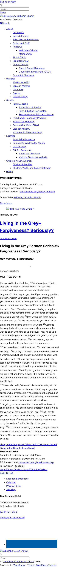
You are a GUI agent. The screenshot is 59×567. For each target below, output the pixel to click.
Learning (10, 135)
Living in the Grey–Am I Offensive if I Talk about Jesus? (28, 444)
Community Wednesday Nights (29, 143)
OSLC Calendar (20, 61)
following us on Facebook (27, 197)
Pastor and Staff (21, 43)
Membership (25, 54)
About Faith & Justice (30, 107)
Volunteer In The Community (27, 132)
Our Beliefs (18, 32)
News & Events (20, 36)
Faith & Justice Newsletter (32, 111)
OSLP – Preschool (22, 150)
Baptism (17, 93)
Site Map (11, 489)
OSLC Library (19, 146)
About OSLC (19, 57)
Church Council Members (32, 68)
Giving (9, 171)
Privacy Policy (13, 485)
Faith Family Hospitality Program (29, 118)
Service (10, 100)
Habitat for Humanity (23, 121)
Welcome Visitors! (28, 50)
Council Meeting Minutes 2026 (35, 71)
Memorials (18, 89)
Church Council (20, 64)
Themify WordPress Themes (41, 565)
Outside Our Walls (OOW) (26, 125)
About (9, 29)
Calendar (11, 482)
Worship (10, 78)
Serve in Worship (21, 86)
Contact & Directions (23, 75)
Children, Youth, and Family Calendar (32, 168)
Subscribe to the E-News (26, 39)
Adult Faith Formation (24, 139)
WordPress (19, 565)
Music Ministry (20, 96)
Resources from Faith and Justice (36, 114)
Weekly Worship (21, 82)
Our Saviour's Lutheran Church (18, 561)
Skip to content (8, 1)
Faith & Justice (20, 103)
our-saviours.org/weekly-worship (37, 191)
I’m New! (17, 46)
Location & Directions (17, 478)
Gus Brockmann (8, 238)
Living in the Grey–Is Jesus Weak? (17, 448)
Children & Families (22, 164)
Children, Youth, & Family (19, 160)
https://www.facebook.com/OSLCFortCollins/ (23, 469)
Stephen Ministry (21, 128)
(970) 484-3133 (8, 511)
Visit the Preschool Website (33, 157)
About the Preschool (29, 153)
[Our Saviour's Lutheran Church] (17, 16)
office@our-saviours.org (12, 517)
